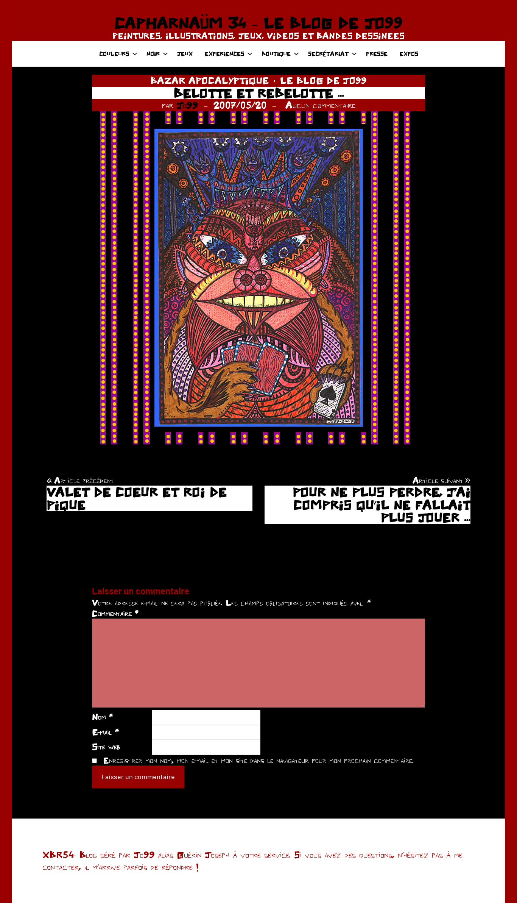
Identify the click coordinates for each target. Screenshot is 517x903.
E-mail (105, 731)
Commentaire (115, 613)
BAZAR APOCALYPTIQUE (209, 80)
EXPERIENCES (224, 53)
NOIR (153, 53)
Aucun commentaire (320, 105)
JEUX (185, 53)
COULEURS (114, 53)
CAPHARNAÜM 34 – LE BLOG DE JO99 (258, 23)
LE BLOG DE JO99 (323, 80)
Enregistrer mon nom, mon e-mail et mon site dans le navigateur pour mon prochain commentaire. (258, 760)
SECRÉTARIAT (328, 53)
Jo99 (187, 105)
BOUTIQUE (276, 53)
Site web (106, 746)
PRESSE (377, 53)
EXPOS (409, 53)
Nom (102, 716)
